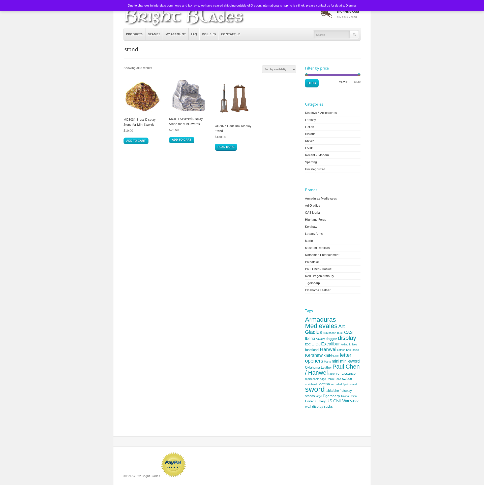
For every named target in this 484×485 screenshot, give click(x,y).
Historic (310, 134)
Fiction (309, 127)
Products (133, 33)
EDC (308, 344)
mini (335, 361)
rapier (332, 373)
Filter (312, 83)
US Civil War (337, 401)
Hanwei (328, 349)
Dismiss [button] (351, 5)
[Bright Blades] (184, 26)
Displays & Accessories (321, 113)
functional (312, 350)
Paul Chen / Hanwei (318, 269)
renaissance (346, 373)
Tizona (345, 396)
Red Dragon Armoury (319, 276)
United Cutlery (315, 401)
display (347, 337)
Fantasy (310, 120)
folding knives (349, 344)
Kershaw (311, 227)
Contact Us (230, 34)
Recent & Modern (317, 155)
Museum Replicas (317, 248)
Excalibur (330, 343)
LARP (309, 148)
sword (315, 389)
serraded (336, 384)
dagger (331, 339)
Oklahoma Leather (317, 290)
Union (353, 396)
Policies (209, 34)
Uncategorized (315, 169)
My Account (175, 34)
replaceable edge (315, 378)
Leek (336, 355)
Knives (309, 141)
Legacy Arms (314, 234)
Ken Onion (352, 349)
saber (347, 378)
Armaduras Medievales (321, 198)
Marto (309, 241)
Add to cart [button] (136, 140)
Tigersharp (312, 283)
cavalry (320, 338)
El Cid (316, 344)
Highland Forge (315, 219)
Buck (340, 332)
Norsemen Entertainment (322, 255)
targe (319, 396)
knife (327, 355)
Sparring (311, 162)
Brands (152, 33)
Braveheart (329, 332)
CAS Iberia (312, 212)
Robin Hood (334, 378)
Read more (226, 146)
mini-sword (350, 361)
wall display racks (319, 406)
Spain (346, 384)
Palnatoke (312, 262)
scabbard (311, 384)
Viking (354, 401)
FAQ (194, 34)
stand (353, 384)
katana (341, 349)
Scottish (323, 384)
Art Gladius (312, 205)
